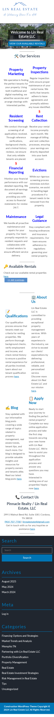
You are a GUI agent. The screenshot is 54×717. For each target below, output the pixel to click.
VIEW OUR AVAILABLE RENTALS (26, 43)
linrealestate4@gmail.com (36, 522)
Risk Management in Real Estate (19, 678)
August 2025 (9, 581)
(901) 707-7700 (13, 522)
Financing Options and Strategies (20, 636)
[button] (4, 36)
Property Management (14, 662)
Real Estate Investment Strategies (20, 673)
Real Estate (8, 668)
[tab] (5, 21)
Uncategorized (10, 689)
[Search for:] (27, 550)
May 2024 (7, 587)
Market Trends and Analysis (17, 641)
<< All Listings (16, 280)
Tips (4, 683)
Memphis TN (9, 646)
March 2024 (8, 592)
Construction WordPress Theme (20, 706)
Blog (11, 408)
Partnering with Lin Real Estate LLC (21, 652)
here (6, 276)
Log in (5, 614)
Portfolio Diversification (15, 657)
